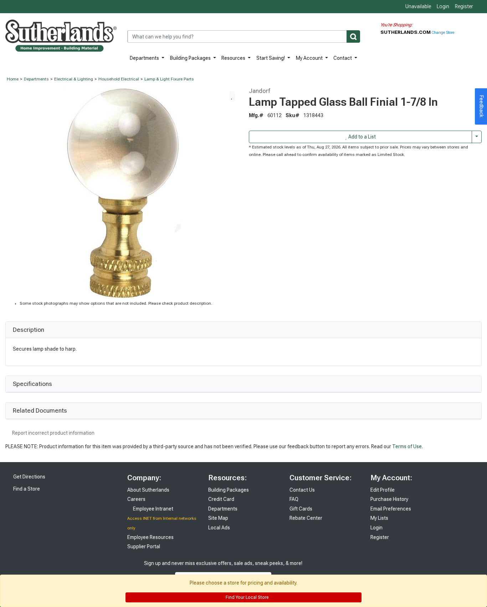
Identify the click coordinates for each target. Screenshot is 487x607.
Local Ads (219, 527)
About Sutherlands (148, 490)
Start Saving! (271, 58)
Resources (233, 58)
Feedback (482, 106)
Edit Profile (382, 490)
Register (464, 6)
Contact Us (302, 490)
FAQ (293, 499)
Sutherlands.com (406, 32)
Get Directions (28, 477)
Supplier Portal (143, 546)
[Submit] (353, 36)
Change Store (443, 32)
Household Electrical (118, 79)
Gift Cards (300, 509)
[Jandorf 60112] (122, 194)
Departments (145, 58)
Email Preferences (390, 509)
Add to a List (361, 137)
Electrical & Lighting (73, 79)
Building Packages (191, 58)
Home (13, 79)
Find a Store (26, 489)
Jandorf (259, 90)
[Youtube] (335, 570)
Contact (343, 58)
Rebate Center (305, 518)
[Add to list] (232, 96)
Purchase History (389, 499)
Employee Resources (150, 537)
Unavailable (417, 6)
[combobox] (243, 36)
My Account (310, 58)
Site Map (218, 518)
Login (443, 6)
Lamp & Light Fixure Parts (169, 79)
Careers (136, 499)
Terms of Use (407, 446)
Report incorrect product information (52, 433)
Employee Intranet (152, 509)
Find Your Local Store (246, 597)
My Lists (379, 518)
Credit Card (221, 499)
